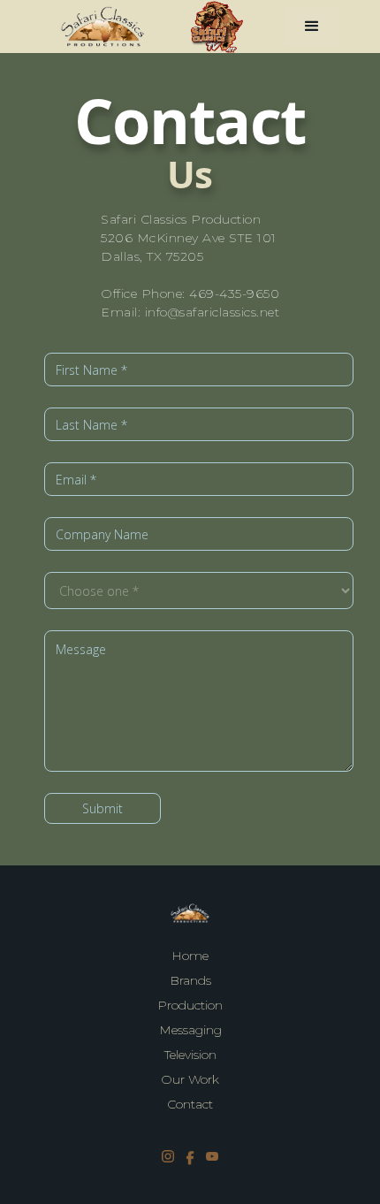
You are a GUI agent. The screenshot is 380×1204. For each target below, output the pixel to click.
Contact (190, 1104)
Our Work (190, 1079)
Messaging (190, 1030)
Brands (190, 980)
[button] (312, 26)
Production (190, 1005)
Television (190, 1055)
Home (190, 956)
